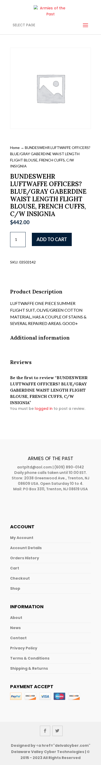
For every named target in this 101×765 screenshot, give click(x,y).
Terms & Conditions (29, 658)
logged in (44, 408)
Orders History (24, 558)
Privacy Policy (23, 648)
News (15, 627)
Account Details (26, 547)
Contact (18, 638)
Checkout (20, 578)
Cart (14, 568)
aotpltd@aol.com (34, 467)
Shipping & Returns (29, 668)
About (16, 617)
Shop (15, 588)
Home (15, 147)
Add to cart (52, 239)
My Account (21, 537)
